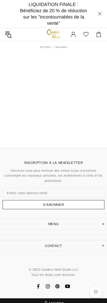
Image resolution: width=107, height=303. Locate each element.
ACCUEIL (45, 47)
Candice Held (53, 34)
